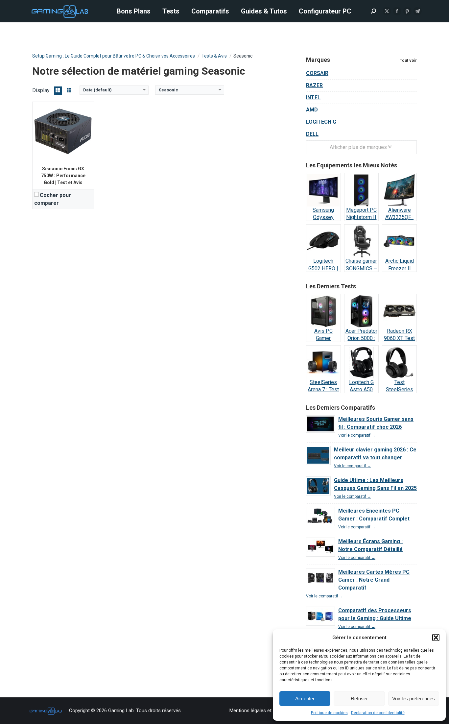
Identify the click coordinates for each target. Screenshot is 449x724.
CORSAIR (317, 73)
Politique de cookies (329, 713)
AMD (312, 110)
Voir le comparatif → (356, 435)
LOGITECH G (321, 122)
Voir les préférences (413, 698)
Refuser (359, 698)
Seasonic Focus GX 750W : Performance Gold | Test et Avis (63, 175)
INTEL (313, 97)
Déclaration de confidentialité (378, 713)
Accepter (305, 698)
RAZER (314, 85)
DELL (312, 134)
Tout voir (408, 60)
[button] (436, 637)
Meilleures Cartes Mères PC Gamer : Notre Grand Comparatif (374, 580)
